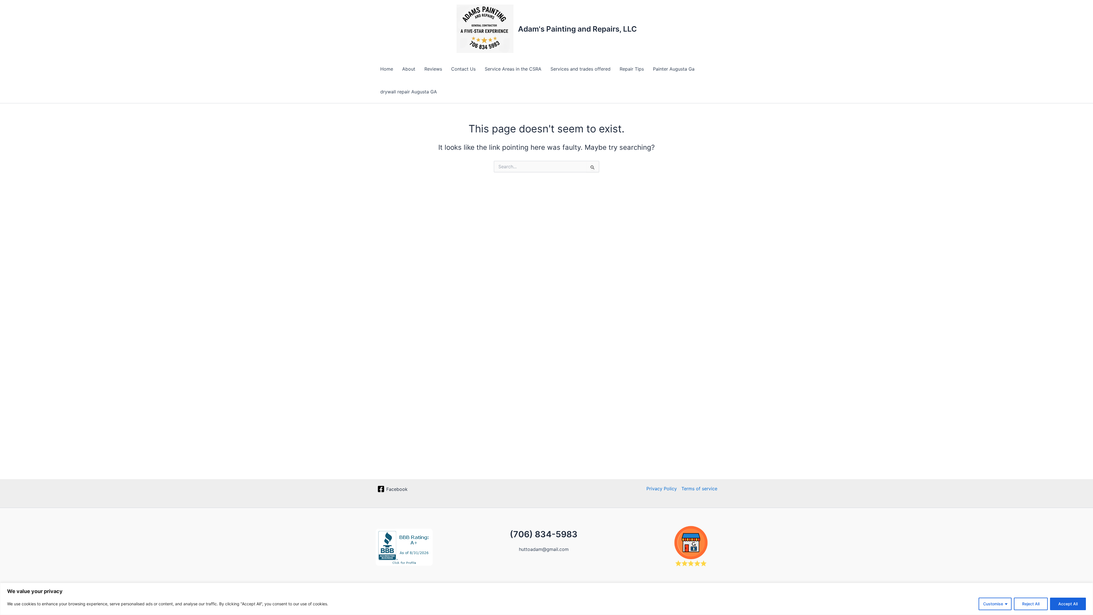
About (408, 69)
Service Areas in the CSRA (513, 69)
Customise (993, 603)
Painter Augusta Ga (674, 69)
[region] (546, 599)
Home (386, 69)
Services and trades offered (580, 69)
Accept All (1068, 603)
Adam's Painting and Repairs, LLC (577, 28)
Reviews (433, 69)
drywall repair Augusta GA (408, 92)
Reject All (1030, 603)
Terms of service (699, 488)
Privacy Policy (661, 488)
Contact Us (463, 69)
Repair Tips (632, 69)
